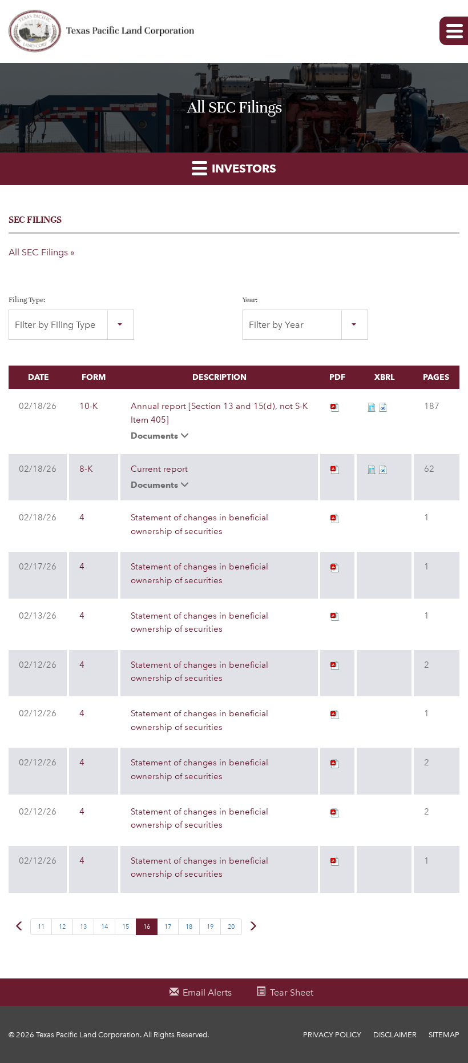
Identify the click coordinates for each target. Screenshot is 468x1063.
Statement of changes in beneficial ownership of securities (199, 524)
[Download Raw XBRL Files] (383, 406)
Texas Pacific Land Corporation (88, 1034)
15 (125, 926)
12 (62, 926)
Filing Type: (27, 299)
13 (83, 926)
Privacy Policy (332, 1034)
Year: (250, 299)
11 (41, 926)
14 (104, 926)
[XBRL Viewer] (371, 406)
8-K (85, 469)
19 (210, 926)
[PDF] (335, 406)
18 (188, 926)
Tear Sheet (291, 992)
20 (231, 926)
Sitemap (444, 1034)
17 (167, 926)
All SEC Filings (38, 252)
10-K (88, 406)
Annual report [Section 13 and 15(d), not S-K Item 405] (219, 412)
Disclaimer (395, 1034)
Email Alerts (207, 992)
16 (146, 926)
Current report (159, 469)
